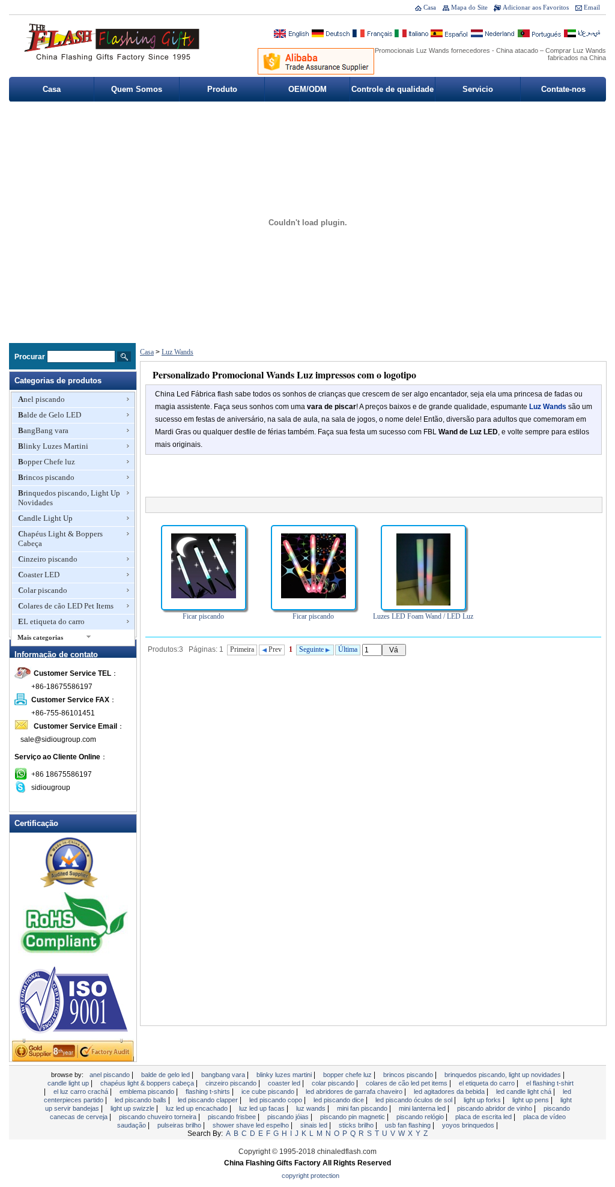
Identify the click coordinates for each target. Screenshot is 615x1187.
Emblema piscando (148, 1091)
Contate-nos (563, 89)
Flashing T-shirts (209, 1091)
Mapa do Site (469, 7)
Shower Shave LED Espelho (252, 1125)
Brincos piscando (46, 477)
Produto (222, 89)
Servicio (477, 89)
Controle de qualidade (392, 89)
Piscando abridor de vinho (495, 1108)
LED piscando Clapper (209, 1100)
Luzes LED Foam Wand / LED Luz (423, 616)
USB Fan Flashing (408, 1125)
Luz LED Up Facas (262, 1108)
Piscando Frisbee (233, 1116)
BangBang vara (43, 430)
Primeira (242, 649)
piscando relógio (421, 1116)
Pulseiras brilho (180, 1125)
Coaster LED (38, 574)
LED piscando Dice (340, 1100)
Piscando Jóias (289, 1116)
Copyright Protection (310, 1175)
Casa (429, 7)
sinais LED (314, 1125)
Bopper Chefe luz (46, 461)
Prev (274, 649)
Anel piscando (41, 399)
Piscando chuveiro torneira (158, 1116)
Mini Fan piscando (363, 1108)
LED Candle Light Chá (524, 1091)
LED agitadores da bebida (450, 1091)
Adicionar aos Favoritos (536, 7)
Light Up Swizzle (133, 1108)
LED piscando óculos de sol (414, 1100)
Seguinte (312, 649)
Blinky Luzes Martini (53, 446)
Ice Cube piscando (268, 1091)
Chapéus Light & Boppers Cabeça (60, 538)
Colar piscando (42, 590)
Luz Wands (177, 352)
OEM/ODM (307, 89)
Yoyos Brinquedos (469, 1125)
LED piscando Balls (141, 1100)
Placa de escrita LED (484, 1116)
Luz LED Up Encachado (197, 1108)
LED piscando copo (276, 1100)
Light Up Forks (483, 1100)
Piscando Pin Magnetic (353, 1116)
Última (347, 649)
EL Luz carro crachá (81, 1091)
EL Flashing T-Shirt (550, 1083)
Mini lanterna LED (423, 1108)
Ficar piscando (203, 616)
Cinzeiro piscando (47, 558)
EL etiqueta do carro (51, 621)
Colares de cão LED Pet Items (66, 605)
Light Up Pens (531, 1100)
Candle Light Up (45, 518)
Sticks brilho (357, 1125)
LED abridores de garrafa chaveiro (355, 1091)
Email (592, 7)
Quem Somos (136, 89)
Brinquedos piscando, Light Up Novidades (69, 497)
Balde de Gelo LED (49, 414)
